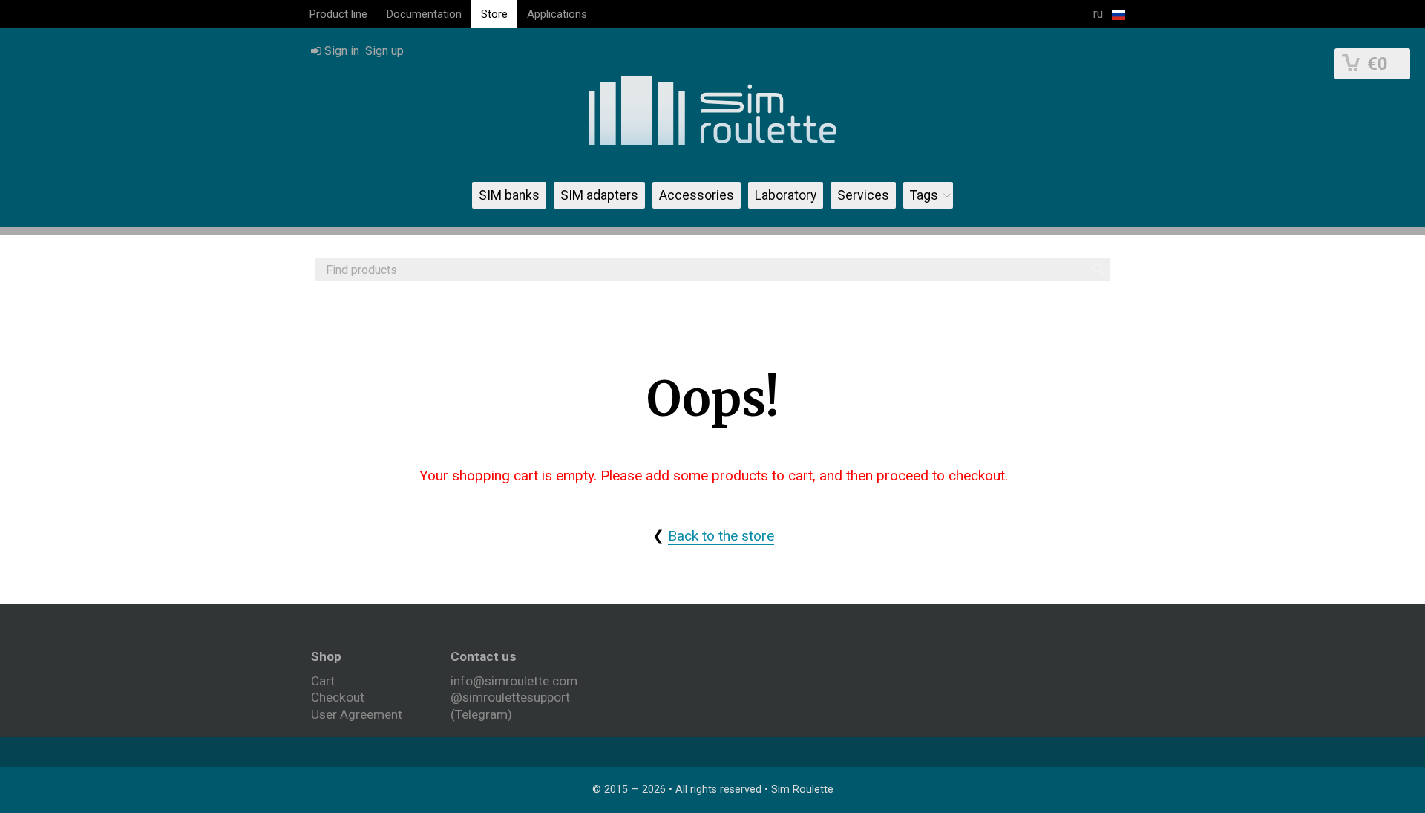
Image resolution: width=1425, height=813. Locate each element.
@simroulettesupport (510, 697)
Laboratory (785, 195)
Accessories (696, 195)
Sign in (340, 51)
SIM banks (509, 195)
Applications (557, 14)
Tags (924, 195)
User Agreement (356, 714)
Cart (323, 680)
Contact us (484, 656)
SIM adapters (599, 195)
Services (863, 195)
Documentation (424, 14)
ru (1099, 14)
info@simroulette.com (514, 680)
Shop (326, 656)
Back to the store (721, 535)
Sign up (384, 51)
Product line (338, 14)
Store (494, 14)
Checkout (337, 697)
